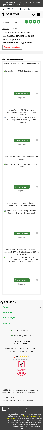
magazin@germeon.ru (29, 9)
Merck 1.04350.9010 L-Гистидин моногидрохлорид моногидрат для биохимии (21, 112)
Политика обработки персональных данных (17, 401)
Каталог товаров (9, 22)
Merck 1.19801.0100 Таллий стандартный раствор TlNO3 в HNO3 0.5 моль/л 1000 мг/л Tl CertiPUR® (21, 252)
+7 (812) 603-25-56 (11, 9)
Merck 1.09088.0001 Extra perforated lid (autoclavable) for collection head (21, 204)
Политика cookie (8, 398)
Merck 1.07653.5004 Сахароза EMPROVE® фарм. (21, 157)
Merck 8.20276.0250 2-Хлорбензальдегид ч (21, 63)
